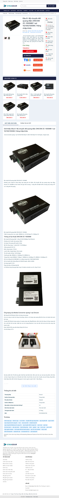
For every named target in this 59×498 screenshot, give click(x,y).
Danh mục (10, 1)
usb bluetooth (34, 431)
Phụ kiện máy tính (29, 479)
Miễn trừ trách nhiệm (8, 465)
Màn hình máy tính (29, 461)
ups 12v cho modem (35, 429)
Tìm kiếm (52, 6)
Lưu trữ (31, 10)
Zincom (29, 30)
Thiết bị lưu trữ (28, 467)
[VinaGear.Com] (10, 6)
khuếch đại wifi (33, 422)
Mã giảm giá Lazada (7, 477)
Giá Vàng (26, 494)
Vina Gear (35, 496)
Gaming (25, 10)
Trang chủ (5, 1)
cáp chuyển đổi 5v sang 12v (29, 425)
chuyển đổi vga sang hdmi (32, 420)
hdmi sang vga (7, 420)
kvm (20, 422)
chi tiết (25, 123)
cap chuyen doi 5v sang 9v (10, 422)
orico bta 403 (25, 422)
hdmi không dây (24, 427)
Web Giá (31, 494)
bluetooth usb (17, 431)
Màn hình (19, 10)
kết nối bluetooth (8, 431)
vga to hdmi (51, 420)
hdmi (30, 427)
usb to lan (39, 425)
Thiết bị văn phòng (29, 477)
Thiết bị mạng (11, 13)
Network (13, 10)
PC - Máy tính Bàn (39, 10)
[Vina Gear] (10, 444)
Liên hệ (20, 1)
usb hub (45, 425)
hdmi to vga (15, 420)
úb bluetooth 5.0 (25, 431)
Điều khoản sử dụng (7, 463)
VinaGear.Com (29, 496)
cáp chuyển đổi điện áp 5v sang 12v (13, 425)
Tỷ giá (12, 494)
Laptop (48, 10)
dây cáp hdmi (16, 427)
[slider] (5, 38)
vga (38, 427)
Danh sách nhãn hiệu (8, 469)
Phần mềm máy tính (30, 465)
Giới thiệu (16, 1)
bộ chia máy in (7, 427)
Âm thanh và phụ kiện (30, 475)
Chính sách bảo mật (7, 461)
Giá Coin (35, 494)
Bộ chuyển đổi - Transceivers (22, 13)
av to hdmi (22, 420)
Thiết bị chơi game (29, 463)
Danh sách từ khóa (7, 473)
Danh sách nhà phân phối (9, 471)
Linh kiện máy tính (29, 473)
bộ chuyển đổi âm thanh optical (22, 429)
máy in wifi (44, 429)
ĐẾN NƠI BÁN (30, 51)
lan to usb (43, 427)
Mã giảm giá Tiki (7, 475)
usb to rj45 (49, 427)
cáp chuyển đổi (43, 420)
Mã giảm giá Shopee (8, 479)
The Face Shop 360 (18, 494)
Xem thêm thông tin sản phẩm (29, 386)
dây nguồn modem (8, 429)
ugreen (34, 427)
